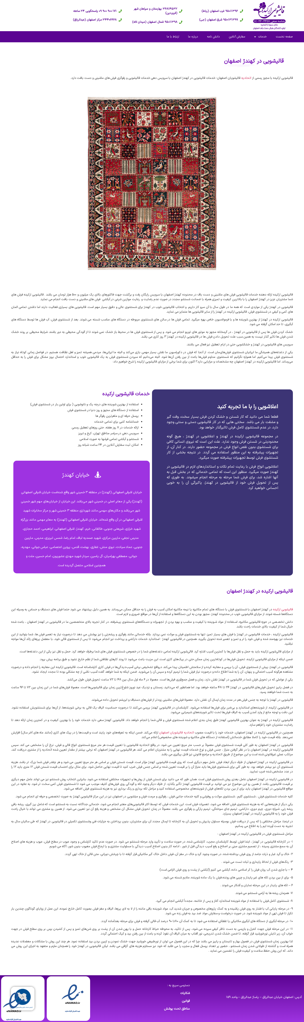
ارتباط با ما (173, 37)
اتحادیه (246, 78)
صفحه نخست (284, 37)
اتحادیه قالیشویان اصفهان (176, 732)
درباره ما (193, 37)
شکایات (185, 993)
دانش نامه (213, 37)
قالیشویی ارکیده (283, 609)
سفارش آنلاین (237, 37)
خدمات (262, 37)
